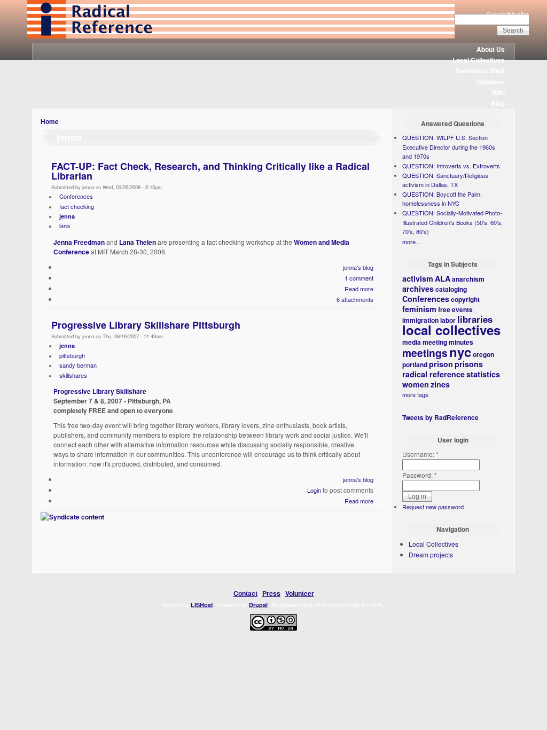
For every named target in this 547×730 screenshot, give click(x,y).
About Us (490, 49)
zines (440, 384)
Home (50, 121)
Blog (498, 103)
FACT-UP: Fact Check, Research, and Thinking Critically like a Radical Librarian (210, 171)
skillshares (73, 375)
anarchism (468, 279)
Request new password (433, 506)
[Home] (241, 36)
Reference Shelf (480, 70)
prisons (469, 364)
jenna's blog (358, 267)
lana (64, 225)
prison (441, 364)
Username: (420, 454)
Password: (419, 474)
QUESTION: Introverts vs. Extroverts (451, 165)
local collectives (451, 330)
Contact (245, 593)
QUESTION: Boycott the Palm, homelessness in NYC (442, 199)
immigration (420, 320)
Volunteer (490, 82)
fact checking (76, 206)
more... (411, 241)
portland (414, 364)
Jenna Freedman (79, 242)
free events (455, 309)
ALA (442, 278)
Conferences (76, 196)
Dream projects (431, 554)
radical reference (433, 374)
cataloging (451, 289)
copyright (465, 299)
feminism (419, 309)
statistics (483, 374)
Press (271, 593)
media (411, 342)
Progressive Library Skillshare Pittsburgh (145, 325)
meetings (425, 352)
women (415, 384)
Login (314, 490)
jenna (67, 216)
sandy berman (78, 365)
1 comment (359, 278)
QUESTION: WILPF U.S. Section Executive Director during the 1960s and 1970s (448, 146)
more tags (415, 394)
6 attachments (355, 299)
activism (417, 278)
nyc (460, 352)
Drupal (258, 605)
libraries (475, 319)
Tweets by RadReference (440, 417)
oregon (483, 354)
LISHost (202, 605)
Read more (359, 288)
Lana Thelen (137, 242)
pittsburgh (72, 355)
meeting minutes (448, 342)
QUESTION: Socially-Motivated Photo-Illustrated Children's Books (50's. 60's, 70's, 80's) (452, 222)
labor (448, 320)
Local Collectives (478, 60)
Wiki (498, 92)
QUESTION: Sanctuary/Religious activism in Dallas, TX (445, 180)
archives (418, 288)
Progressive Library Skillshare (99, 391)
